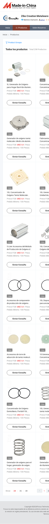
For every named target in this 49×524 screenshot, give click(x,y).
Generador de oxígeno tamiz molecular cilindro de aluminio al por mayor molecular (19, 141)
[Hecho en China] (20, 5)
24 (15, 491)
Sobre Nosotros (39, 27)
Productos (22, 27)
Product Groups (15, 42)
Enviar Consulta (19, 103)
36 (20, 491)
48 (26, 491)
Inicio (7, 27)
